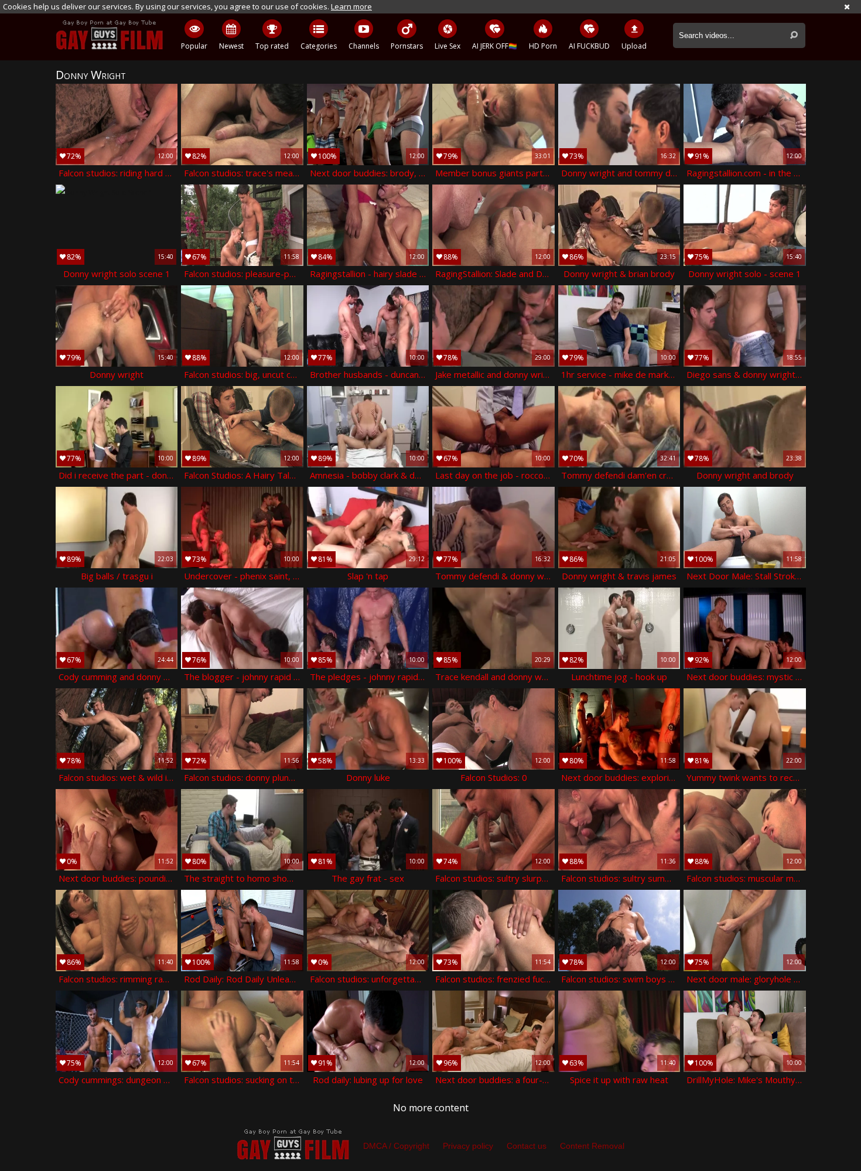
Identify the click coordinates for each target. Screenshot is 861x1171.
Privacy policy (468, 1145)
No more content (431, 1107)
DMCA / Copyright (396, 1145)
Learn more (351, 6)
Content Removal (592, 1145)
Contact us (526, 1145)
